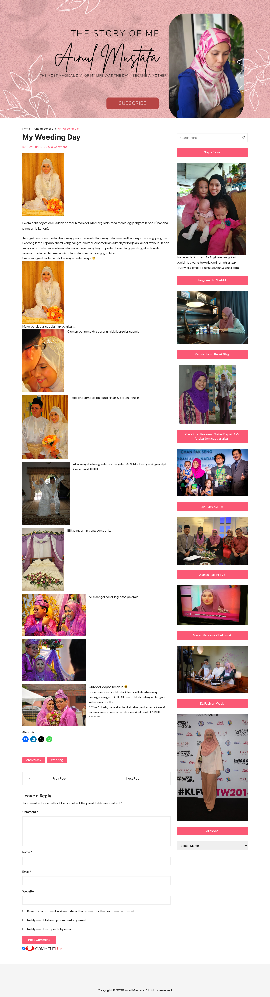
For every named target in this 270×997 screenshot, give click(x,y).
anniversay (33, 760)
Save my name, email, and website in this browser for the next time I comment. (81, 911)
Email (26, 872)
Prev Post (59, 778)
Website (28, 891)
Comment (30, 812)
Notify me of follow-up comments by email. (56, 920)
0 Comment (59, 146)
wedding (57, 760)
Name (27, 852)
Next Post (133, 778)
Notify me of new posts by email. (49, 929)
